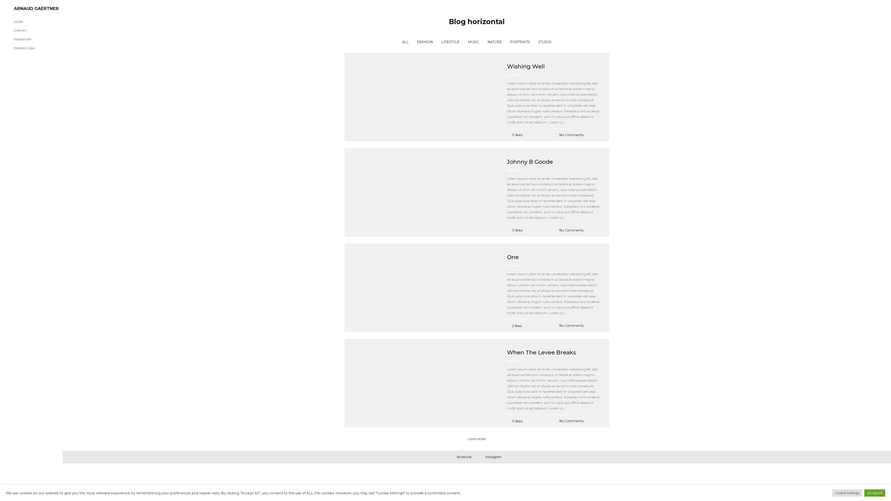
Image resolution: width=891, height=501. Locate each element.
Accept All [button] (874, 493)
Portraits (520, 42)
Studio (545, 42)
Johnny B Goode (530, 161)
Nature (494, 42)
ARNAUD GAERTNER (36, 8)
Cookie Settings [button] (847, 493)
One (513, 257)
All (405, 42)
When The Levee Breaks (541, 352)
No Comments (571, 135)
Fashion (425, 42)
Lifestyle (450, 42)
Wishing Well (526, 66)
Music (473, 42)
